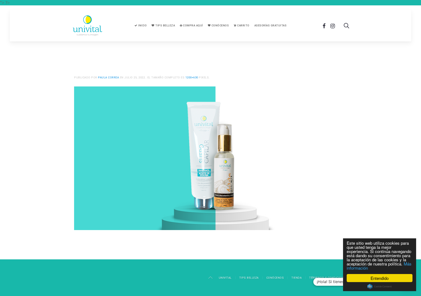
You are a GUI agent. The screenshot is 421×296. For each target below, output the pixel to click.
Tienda (296, 277)
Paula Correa (108, 77)
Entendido (380, 278)
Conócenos (219, 25)
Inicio (142, 25)
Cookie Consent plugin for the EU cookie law (379, 286)
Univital (225, 277)
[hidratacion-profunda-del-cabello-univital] (210, 157)
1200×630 (191, 77)
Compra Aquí (192, 25)
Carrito (242, 25)
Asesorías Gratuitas (270, 25)
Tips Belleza (164, 25)
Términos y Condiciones (328, 277)
